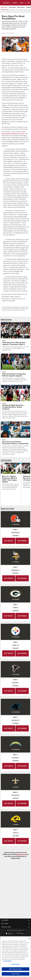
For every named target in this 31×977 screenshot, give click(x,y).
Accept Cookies (15, 973)
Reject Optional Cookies (15, 969)
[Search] (25, 3)
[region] (15, 956)
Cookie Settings (15, 964)
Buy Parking (22, 541)
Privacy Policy (7, 961)
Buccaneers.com (21, 854)
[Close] (29, 938)
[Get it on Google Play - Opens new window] (21, 934)
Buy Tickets (8, 541)
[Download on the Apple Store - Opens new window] (9, 933)
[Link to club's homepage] (1, 2)
